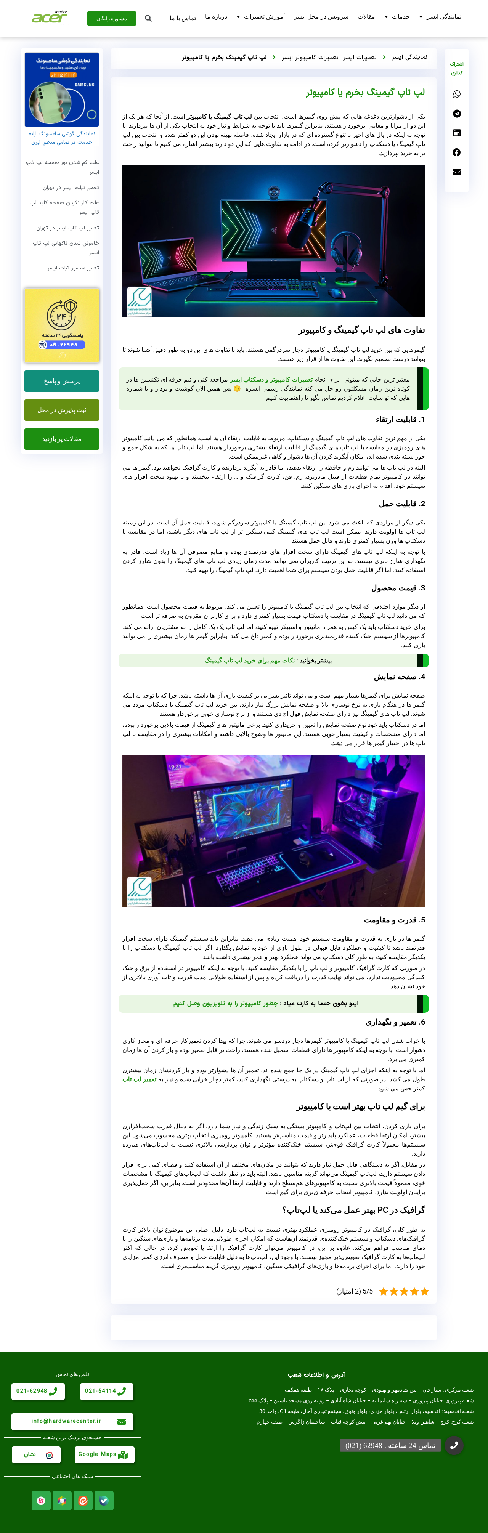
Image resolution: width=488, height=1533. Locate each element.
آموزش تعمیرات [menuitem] (264, 16)
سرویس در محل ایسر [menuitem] (321, 16)
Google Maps (98, 1455)
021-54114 (100, 1391)
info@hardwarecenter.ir (66, 1422)
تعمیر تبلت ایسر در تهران (71, 188)
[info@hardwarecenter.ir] (121, 1422)
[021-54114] (121, 1391)
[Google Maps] (123, 1455)
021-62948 (32, 1391)
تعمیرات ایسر (360, 57)
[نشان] (49, 1455)
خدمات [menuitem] (401, 16)
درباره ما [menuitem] (216, 16)
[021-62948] (53, 1391)
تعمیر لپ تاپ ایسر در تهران (67, 228)
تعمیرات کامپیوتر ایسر (310, 57)
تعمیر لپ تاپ (139, 1079)
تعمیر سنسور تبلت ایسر (73, 268)
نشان (30, 1455)
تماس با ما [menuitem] (183, 18)
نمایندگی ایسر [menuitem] (444, 16)
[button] (457, 94)
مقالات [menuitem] (366, 16)
